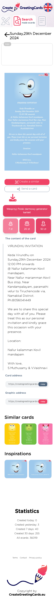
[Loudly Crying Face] (12, 434)
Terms (15, 558)
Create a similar (29, 181)
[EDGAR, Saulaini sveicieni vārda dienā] (16, 469)
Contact (23, 558)
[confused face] (29, 434)
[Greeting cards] (5, 22)
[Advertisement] (27, 54)
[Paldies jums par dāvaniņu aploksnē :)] (41, 469)
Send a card (29, 188)
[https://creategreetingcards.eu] (22, 8)
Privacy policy (35, 558)
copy (43, 384)
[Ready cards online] (42, 21)
